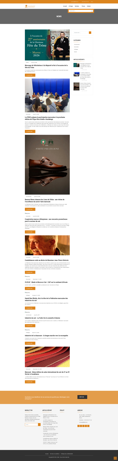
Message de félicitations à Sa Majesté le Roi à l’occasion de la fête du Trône (46, 66)
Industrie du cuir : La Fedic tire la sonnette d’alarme (42, 318)
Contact (89, 6)
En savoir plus (30, 75)
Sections (77, 6)
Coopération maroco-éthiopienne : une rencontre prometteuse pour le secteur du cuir (46, 220)
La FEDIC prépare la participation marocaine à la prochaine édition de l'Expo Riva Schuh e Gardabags (45, 118)
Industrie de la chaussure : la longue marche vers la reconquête (46, 336)
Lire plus (81, 397)
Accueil (65, 6)
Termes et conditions (54, 453)
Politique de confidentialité (67, 453)
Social (27, 62)
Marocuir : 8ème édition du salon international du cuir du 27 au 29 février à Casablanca (47, 373)
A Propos (71, 6)
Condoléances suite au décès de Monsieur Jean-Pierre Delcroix (47, 260)
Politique (28, 295)
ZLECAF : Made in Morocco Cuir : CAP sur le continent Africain (46, 282)
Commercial (28, 196)
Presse (83, 6)
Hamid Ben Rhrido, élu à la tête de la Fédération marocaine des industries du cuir (46, 299)
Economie (28, 114)
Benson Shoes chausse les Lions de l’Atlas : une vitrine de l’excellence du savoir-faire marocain (44, 201)
